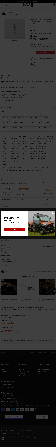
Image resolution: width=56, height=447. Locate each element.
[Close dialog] (53, 213)
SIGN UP (15, 229)
